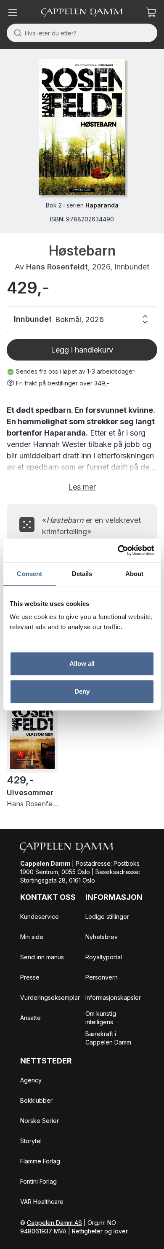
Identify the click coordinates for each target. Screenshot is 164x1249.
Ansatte (30, 1017)
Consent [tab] (29, 573)
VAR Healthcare (41, 1201)
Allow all (82, 663)
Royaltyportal (103, 957)
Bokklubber (36, 1100)
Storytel (31, 1140)
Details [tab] (82, 573)
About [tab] (134, 573)
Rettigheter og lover (100, 1231)
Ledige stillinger (107, 916)
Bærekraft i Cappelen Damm (108, 1038)
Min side (31, 936)
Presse (30, 977)
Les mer (82, 486)
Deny (82, 691)
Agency (31, 1080)
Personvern (101, 977)
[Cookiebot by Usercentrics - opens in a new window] (118, 550)
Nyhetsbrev (101, 936)
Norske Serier (39, 1120)
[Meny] (13, 13)
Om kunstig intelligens (100, 1018)
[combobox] (82, 33)
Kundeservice (39, 916)
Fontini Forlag (38, 1181)
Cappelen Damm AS (54, 1222)
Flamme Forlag (40, 1161)
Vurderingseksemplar (50, 997)
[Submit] (16, 33)
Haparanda (102, 205)
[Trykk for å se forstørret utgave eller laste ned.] (82, 127)
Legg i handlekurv (82, 349)
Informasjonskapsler (113, 997)
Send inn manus (42, 957)
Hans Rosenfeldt (57, 266)
